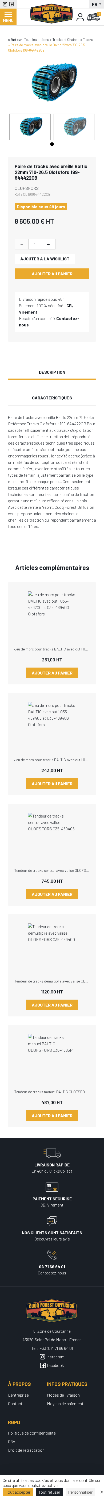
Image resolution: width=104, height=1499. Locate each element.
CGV (11, 1441)
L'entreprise (18, 1394)
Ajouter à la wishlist (44, 258)
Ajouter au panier (52, 273)
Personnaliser (80, 1491)
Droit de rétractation (26, 1449)
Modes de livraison (63, 1394)
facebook (55, 1365)
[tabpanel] (30, 127)
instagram (55, 1356)
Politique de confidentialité (32, 1432)
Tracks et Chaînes (66, 39)
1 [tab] (52, 144)
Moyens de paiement (65, 1403)
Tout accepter (18, 1491)
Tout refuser (49, 1491)
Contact (15, 1403)
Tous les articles (36, 39)
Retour (16, 39)
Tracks (88, 39)
